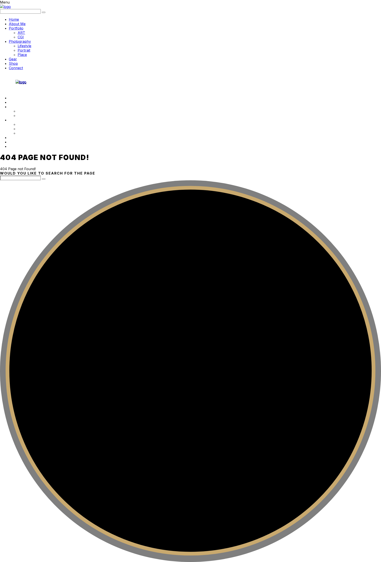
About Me (17, 24)
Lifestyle (24, 46)
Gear (13, 59)
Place (22, 54)
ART (21, 32)
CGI (21, 37)
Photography (20, 41)
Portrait (24, 50)
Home (14, 19)
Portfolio (16, 28)
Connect (16, 68)
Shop (13, 63)
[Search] (43, 179)
